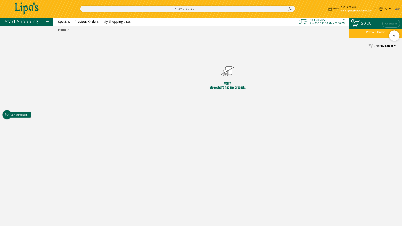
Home (62, 30)
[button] (351, 8)
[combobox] (187, 9)
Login (397, 8)
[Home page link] (26, 8)
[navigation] (26, 22)
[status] (356, 23)
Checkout (391, 23)
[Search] (290, 9)
